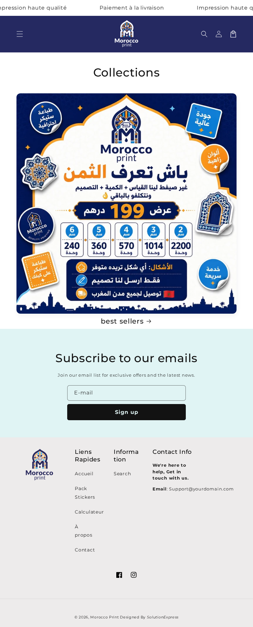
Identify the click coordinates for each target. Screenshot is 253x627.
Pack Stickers (85, 493)
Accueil (84, 474)
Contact (85, 550)
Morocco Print (104, 617)
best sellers (122, 321)
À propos (84, 531)
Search (122, 474)
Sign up (126, 412)
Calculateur (89, 512)
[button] (20, 34)
